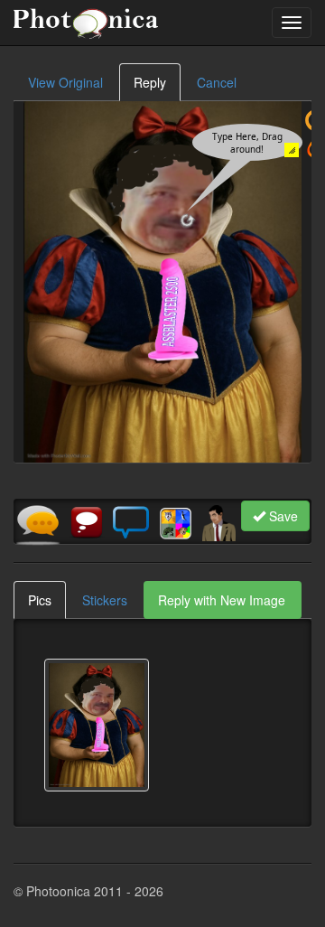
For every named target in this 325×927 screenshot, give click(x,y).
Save (281, 516)
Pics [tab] (39, 600)
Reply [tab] (150, 82)
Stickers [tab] (104, 600)
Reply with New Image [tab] (221, 600)
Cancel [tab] (217, 82)
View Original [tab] (65, 82)
